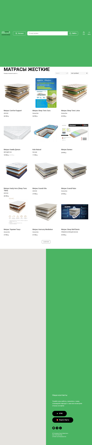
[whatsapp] (53, 428)
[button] (84, 33)
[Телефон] (60, 428)
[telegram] (57, 428)
